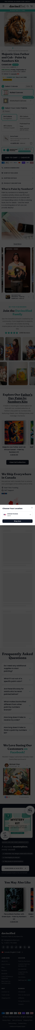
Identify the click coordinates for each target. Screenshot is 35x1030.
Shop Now (17, 521)
